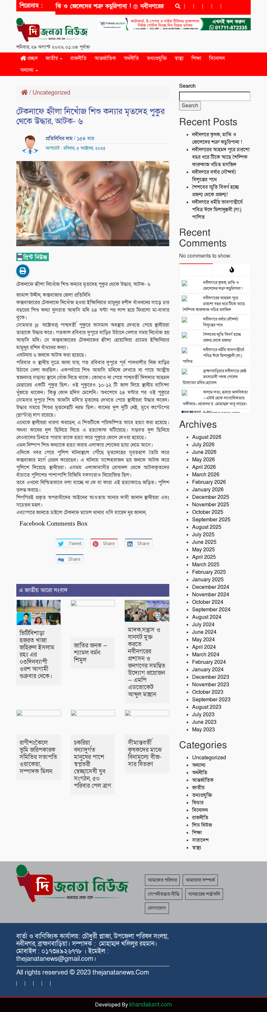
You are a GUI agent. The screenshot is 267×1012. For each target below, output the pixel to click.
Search (187, 86)
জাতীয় (52, 58)
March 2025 (205, 564)
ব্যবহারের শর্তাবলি (204, 894)
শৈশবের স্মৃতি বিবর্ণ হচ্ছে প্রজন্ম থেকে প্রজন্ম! (215, 191)
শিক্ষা (196, 58)
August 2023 (206, 707)
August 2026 (206, 437)
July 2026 (203, 444)
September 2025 (211, 519)
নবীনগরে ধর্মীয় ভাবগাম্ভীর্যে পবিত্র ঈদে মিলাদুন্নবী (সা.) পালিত (217, 210)
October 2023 (207, 692)
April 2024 (204, 647)
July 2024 (203, 624)
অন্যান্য (27, 70)
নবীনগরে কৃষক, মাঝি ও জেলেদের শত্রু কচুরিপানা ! (62, 6)
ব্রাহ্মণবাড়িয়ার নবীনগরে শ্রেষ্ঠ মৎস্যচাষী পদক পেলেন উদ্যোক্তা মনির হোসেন (214, 377)
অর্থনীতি (131, 58)
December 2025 (210, 497)
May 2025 (203, 549)
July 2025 (203, 534)
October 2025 (207, 512)
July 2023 (203, 714)
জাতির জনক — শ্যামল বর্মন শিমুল (90, 653)
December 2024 (210, 587)
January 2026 (208, 489)
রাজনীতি (78, 58)
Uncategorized (51, 93)
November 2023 (210, 684)
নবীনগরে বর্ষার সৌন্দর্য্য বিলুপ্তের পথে (214, 176)
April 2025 (204, 557)
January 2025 (208, 579)
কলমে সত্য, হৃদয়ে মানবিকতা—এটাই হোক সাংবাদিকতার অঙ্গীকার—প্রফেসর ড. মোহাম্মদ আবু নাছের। (215, 398)
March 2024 (205, 654)
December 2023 (210, 677)
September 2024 (211, 609)
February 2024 (209, 662)
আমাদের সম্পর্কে (200, 880)
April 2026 (204, 467)
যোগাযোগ (157, 908)
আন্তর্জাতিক (105, 58)
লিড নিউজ (202, 825)
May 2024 (203, 639)
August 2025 (206, 527)
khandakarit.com (150, 1004)
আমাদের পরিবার (162, 880)
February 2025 (209, 572)
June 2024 (204, 632)
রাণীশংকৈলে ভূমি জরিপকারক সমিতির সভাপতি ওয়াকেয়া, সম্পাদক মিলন (38, 757)
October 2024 (207, 602)
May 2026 (203, 459)
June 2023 (204, 722)
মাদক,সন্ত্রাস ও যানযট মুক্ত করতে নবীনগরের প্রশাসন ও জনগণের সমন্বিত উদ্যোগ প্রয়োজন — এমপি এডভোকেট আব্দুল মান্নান (146, 662)
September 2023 (211, 699)
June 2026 (204, 452)
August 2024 (206, 617)
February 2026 (209, 482)
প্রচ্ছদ (32, 58)
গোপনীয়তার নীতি (163, 894)
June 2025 (204, 542)
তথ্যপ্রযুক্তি (157, 58)
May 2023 (203, 729)
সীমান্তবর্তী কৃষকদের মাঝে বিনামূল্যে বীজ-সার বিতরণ (145, 753)
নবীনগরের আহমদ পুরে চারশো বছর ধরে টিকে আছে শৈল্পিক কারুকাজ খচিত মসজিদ (221, 157)
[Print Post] (22, 270)
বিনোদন (217, 58)
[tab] (196, 269)
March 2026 (205, 474)
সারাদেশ (200, 840)
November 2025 (210, 504)
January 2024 (208, 669)
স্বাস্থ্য (179, 58)
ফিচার (198, 802)
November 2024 (210, 594)
